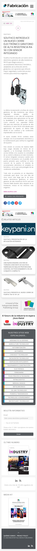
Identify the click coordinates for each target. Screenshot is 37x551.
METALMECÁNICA (19, 387)
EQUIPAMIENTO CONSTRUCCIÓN (19, 365)
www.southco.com (10, 192)
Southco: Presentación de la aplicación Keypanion (15, 240)
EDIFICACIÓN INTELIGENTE (19, 362)
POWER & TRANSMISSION (19, 394)
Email (6, 415)
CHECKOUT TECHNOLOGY (19, 355)
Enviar (19, 434)
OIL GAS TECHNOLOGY (19, 390)
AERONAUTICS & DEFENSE (19, 340)
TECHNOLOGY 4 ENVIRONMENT (19, 397)
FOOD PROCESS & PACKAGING (18, 376)
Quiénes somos (9, 536)
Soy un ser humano (12, 423)
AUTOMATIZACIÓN (18, 348)
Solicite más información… (15, 196)
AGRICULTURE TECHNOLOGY (19, 344)
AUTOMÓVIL (19, 351)
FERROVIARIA (18, 372)
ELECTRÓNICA (19, 369)
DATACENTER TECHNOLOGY (19, 358)
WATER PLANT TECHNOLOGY (19, 401)
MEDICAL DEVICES (19, 383)
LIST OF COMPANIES (11, 540)
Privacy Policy (22, 536)
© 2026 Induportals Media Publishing (18, 538)
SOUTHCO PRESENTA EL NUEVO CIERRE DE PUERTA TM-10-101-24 (18, 293)
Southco (7, 34)
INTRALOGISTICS (19, 380)
